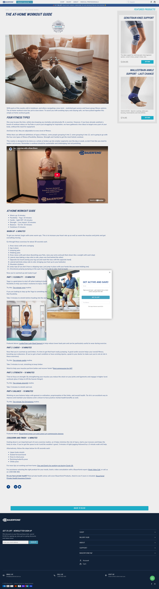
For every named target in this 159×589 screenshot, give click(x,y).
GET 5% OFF (95, 297)
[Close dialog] (109, 272)
